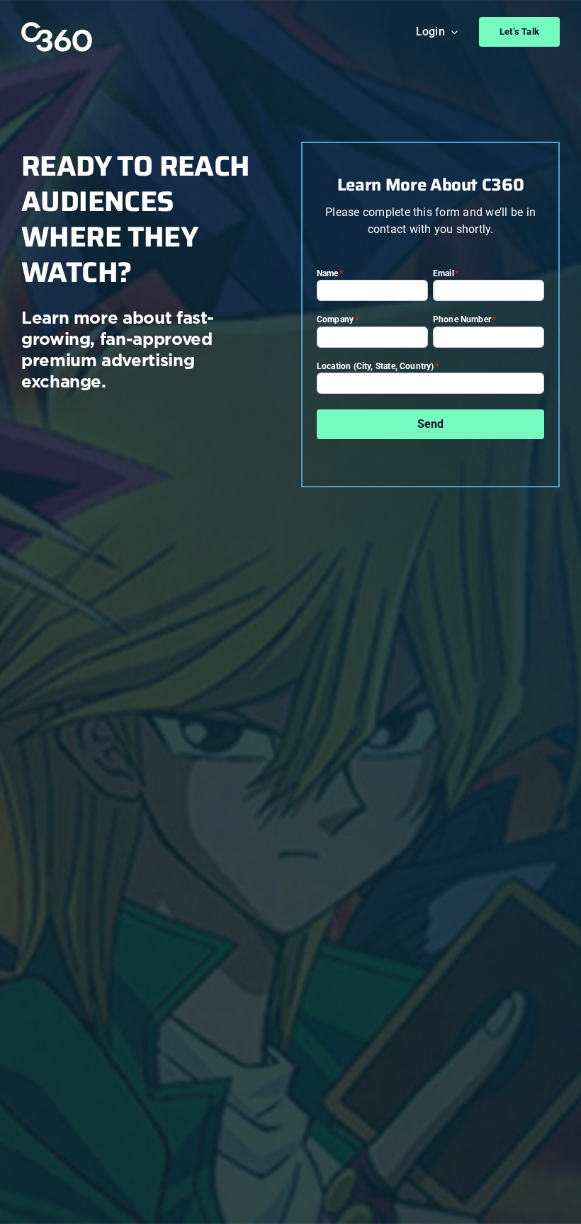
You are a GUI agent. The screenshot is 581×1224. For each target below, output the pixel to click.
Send (430, 424)
